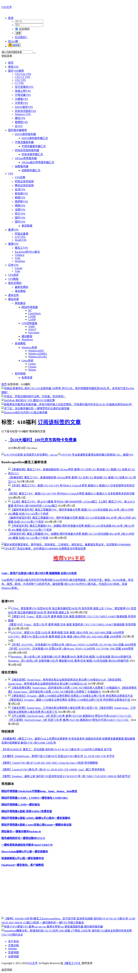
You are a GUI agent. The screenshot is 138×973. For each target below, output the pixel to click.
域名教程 (20, 291)
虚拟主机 (13, 295)
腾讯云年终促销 (24, 185)
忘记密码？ (21, 37)
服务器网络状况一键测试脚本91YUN (23, 838)
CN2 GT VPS (22, 77)
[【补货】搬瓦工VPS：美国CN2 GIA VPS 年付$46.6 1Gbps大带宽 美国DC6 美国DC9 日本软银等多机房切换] (72, 489)
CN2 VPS (20, 80)
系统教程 (20, 343)
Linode (18, 268)
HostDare (20, 261)
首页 (10, 62)
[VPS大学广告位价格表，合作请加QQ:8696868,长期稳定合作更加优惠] (43, 548)
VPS (10, 173)
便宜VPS (13, 66)
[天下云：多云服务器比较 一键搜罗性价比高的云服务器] (35, 408)
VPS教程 (13, 279)
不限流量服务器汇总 (34, 146)
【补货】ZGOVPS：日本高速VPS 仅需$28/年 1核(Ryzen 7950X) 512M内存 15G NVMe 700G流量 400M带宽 (70, 648)
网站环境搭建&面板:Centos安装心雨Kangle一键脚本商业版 (36, 824)
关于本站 (13, 941)
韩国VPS (20, 197)
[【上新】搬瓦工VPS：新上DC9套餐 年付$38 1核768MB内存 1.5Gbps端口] (53, 501)
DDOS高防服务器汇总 (35, 138)
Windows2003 (36, 350)
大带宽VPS (21, 103)
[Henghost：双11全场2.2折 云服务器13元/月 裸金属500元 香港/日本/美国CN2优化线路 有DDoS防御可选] (69, 656)
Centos (32, 363)
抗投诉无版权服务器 (27, 150)
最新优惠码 (21, 287)
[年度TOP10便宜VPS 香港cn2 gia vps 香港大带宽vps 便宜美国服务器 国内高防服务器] (52, 926)
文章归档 (13, 945)
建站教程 (27, 336)
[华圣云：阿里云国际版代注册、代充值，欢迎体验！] (33, 396)
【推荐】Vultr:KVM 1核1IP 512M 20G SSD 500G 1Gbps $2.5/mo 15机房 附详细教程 (49, 762)
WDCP (32, 329)
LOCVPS (20, 237)
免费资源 (27, 377)
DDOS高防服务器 (25, 134)
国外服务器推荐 (17, 130)
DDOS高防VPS (24, 107)
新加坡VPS (21, 193)
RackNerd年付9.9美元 (27, 251)
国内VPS (20, 221)
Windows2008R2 (37, 353)
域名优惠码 (15, 283)
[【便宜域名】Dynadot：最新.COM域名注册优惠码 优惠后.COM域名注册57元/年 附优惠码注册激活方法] (70, 695)
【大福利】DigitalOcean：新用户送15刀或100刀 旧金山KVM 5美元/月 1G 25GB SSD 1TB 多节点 (57, 756)
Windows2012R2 (37, 356)
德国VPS (20, 205)
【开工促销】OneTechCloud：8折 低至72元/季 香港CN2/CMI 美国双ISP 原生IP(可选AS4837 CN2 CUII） (69, 720)
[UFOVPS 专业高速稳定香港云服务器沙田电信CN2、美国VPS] (95, 454)
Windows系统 (29, 347)
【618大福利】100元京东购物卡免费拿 (42, 440)
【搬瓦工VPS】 (72, 963)
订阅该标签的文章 (59, 422)
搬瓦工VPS (21, 247)
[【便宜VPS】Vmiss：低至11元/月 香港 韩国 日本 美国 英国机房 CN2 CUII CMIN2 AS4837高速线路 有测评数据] (72, 620)
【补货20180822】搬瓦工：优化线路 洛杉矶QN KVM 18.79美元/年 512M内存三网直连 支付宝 (56, 749)
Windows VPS (23, 114)
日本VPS (13, 265)
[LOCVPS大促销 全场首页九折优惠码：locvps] (29, 454)
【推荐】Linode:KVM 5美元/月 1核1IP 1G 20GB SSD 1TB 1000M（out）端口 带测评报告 (53, 769)
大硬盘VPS (21, 99)
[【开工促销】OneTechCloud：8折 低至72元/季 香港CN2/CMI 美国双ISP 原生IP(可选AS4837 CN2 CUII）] (70, 715)
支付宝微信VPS (24, 86)
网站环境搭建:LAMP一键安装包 (20, 804)
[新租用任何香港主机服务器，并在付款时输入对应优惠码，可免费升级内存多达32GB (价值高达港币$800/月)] (66, 404)
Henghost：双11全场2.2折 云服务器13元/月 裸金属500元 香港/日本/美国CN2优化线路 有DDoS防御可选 (68, 660)
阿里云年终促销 (24, 181)
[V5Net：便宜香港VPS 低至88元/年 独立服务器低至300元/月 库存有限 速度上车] (56, 608)
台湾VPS (20, 189)
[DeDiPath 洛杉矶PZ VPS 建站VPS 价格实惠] (28, 400)
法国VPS (20, 209)
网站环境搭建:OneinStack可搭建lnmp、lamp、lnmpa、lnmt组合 (39, 791)
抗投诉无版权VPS (25, 111)
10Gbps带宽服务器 (26, 158)
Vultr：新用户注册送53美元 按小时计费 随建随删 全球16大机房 (39, 573)
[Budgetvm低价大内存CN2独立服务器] (24, 412)
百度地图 (13, 952)
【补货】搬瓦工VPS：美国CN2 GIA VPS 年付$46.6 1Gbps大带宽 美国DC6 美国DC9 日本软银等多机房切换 (71, 493)
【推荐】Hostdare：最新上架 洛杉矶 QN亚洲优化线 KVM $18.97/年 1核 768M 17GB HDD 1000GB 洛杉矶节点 (65, 776)
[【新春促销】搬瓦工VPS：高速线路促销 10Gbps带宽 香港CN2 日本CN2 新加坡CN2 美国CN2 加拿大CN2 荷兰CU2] (72, 473)
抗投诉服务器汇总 (32, 154)
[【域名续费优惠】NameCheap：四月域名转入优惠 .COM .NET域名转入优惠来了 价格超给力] (64, 687)
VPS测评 (13, 275)
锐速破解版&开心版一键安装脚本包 (22, 858)
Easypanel (33, 332)
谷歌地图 (13, 956)
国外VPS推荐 (16, 70)
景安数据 (27, 225)
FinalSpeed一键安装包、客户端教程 (22, 865)
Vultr (17, 258)
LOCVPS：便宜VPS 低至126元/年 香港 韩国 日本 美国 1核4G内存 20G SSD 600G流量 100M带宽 (64, 636)
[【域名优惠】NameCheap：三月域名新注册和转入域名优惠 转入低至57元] (53, 707)
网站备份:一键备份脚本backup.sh (21, 831)
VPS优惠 (20, 177)
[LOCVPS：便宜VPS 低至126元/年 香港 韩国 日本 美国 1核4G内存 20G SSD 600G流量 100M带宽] (66, 632)
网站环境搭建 (30, 307)
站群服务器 (21, 166)
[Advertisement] (69, 892)
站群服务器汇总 (31, 170)
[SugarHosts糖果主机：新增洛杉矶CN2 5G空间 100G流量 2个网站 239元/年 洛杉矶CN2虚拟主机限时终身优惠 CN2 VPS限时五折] (69, 934)
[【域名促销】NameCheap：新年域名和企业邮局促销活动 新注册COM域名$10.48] (57, 679)
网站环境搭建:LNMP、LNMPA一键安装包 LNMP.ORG (34, 797)
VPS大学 (6, 7)
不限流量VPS (23, 95)
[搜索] (34, 52)
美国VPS (13, 243)
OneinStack (34, 313)
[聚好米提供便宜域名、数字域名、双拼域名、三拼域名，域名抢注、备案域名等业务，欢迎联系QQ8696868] (66, 544)
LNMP (32, 316)
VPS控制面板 (29, 323)
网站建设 (20, 303)
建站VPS (20, 118)
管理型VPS (21, 122)
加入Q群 (13, 41)
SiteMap (12, 948)
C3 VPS (19, 83)
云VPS (19, 126)
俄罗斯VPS (21, 201)
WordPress (27, 339)
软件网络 (20, 373)
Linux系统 (27, 360)
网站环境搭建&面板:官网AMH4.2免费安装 (26, 811)
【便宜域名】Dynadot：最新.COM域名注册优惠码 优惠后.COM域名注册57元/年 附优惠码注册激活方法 (69, 699)
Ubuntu (32, 366)
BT (30, 310)
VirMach (19, 255)
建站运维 (13, 299)
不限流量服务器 (24, 142)
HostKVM (20, 240)
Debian (32, 369)
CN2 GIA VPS (23, 74)
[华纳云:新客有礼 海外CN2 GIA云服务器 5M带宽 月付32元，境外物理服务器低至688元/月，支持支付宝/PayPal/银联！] (69, 392)
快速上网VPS (23, 91)
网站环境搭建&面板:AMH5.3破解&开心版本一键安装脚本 (35, 818)
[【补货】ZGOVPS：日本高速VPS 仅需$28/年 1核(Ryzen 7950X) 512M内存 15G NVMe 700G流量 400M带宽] (72, 644)
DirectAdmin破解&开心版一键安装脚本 (24, 851)
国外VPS (20, 217)
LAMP (32, 319)
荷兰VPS (20, 213)
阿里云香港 (21, 233)
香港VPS (13, 229)
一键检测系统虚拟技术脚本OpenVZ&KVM (27, 844)
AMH (31, 326)
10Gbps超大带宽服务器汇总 (38, 162)
